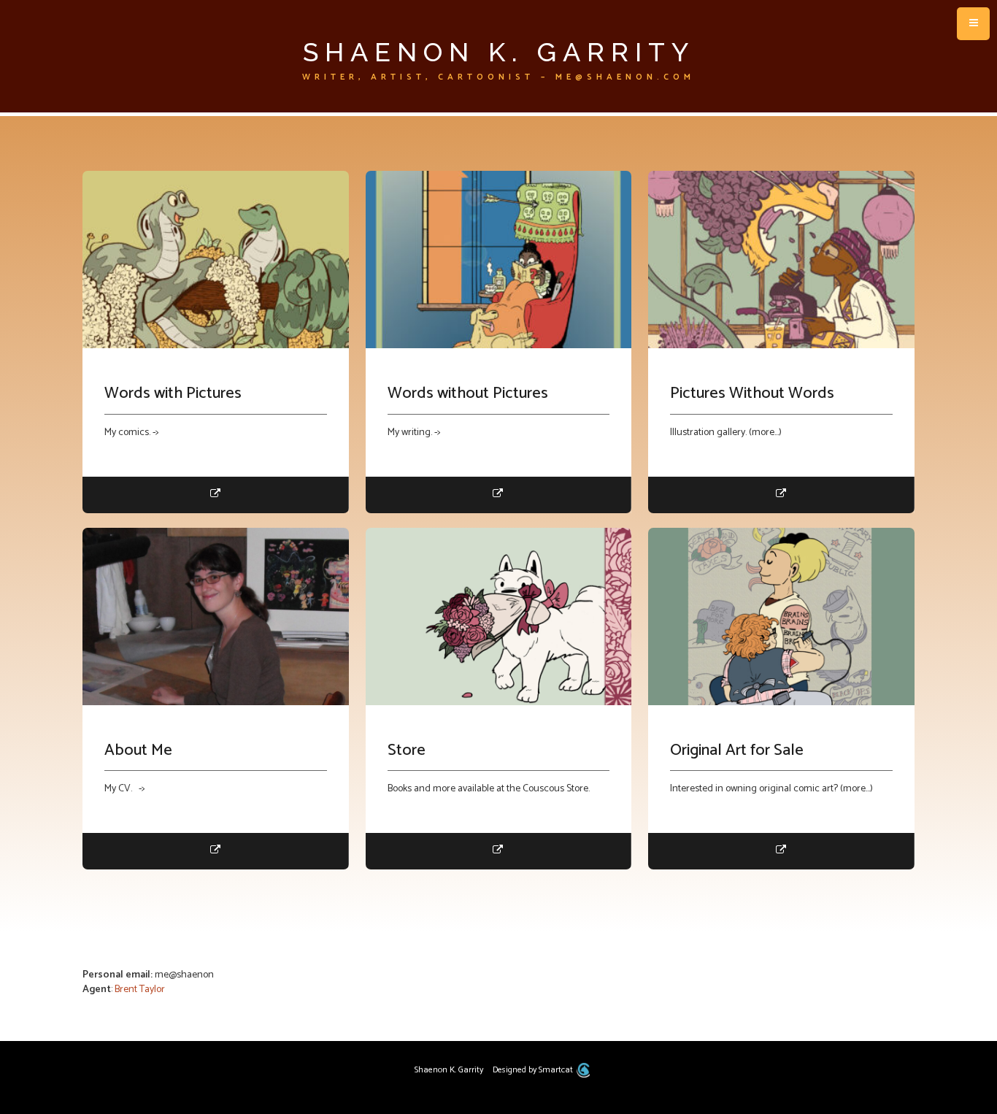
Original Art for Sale (737, 750)
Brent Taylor (140, 989)
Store (407, 750)
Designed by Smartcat (534, 1070)
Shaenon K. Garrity (499, 52)
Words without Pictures (468, 393)
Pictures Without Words (752, 393)
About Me (138, 750)
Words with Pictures (173, 393)
